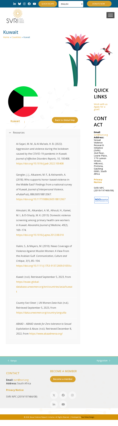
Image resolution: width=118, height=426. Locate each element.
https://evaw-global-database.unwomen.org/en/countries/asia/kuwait (44, 286)
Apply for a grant (99, 108)
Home (6, 37)
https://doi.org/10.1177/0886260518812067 (40, 199)
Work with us (101, 104)
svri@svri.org (101, 134)
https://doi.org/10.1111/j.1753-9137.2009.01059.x (43, 265)
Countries (16, 37)
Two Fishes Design (87, 417)
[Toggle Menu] (110, 15)
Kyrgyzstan (102, 360)
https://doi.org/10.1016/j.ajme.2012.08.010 (40, 235)
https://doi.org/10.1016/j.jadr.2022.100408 (40, 163)
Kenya (12, 360)
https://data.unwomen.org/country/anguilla (41, 312)
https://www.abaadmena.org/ (46, 333)
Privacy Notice (98, 181)
